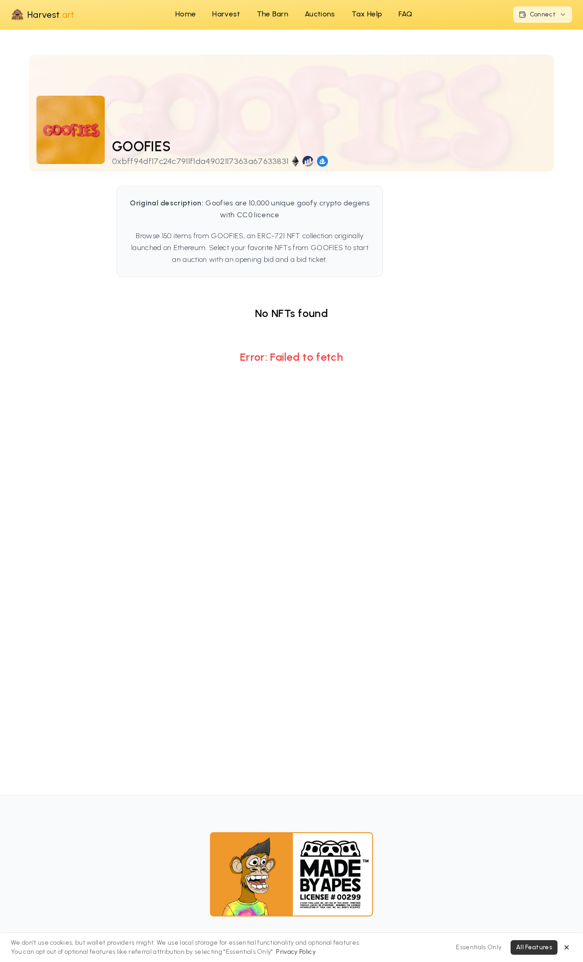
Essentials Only (478, 947)
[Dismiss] (566, 947)
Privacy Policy (295, 952)
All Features (534, 947)
